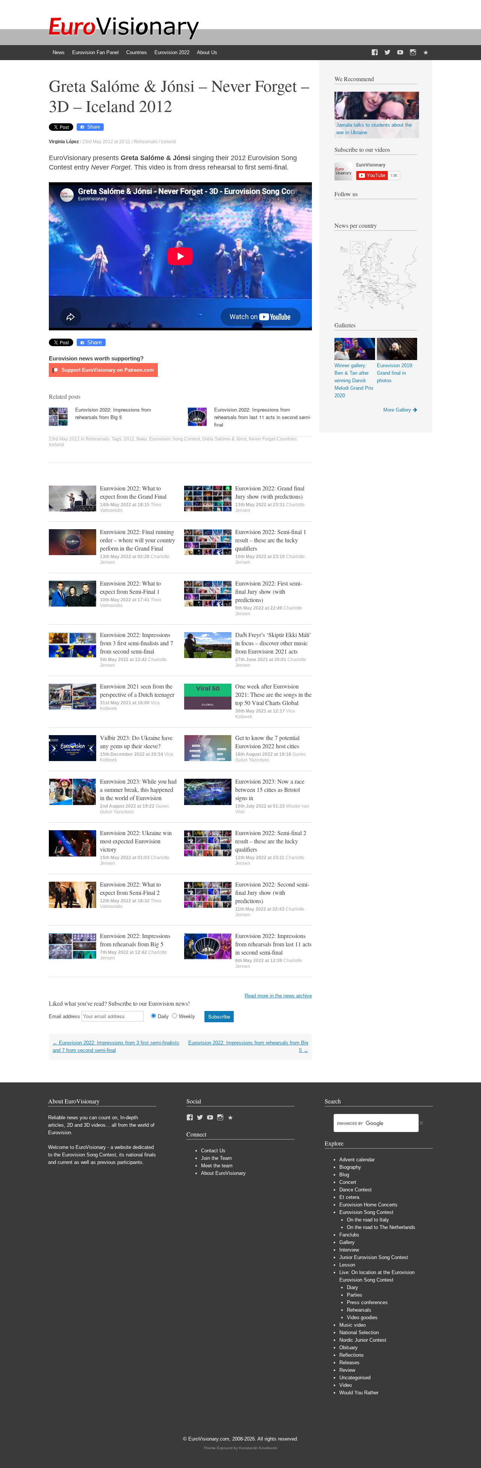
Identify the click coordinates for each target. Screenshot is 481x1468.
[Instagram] (413, 52)
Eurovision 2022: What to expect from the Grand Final (133, 492)
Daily (163, 1016)
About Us (207, 52)
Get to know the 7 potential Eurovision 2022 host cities (267, 742)
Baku (141, 439)
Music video (352, 1325)
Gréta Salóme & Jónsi (224, 439)
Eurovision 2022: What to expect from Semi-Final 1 (130, 587)
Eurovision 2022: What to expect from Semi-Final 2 (130, 888)
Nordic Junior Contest (362, 1340)
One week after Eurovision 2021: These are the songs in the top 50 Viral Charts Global (273, 694)
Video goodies (362, 1317)
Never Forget (262, 439)
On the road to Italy (368, 1220)
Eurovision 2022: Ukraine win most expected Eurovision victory (136, 841)
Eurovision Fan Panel (95, 52)
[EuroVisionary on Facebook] (374, 52)
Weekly (187, 1016)
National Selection (359, 1332)
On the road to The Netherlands (381, 1227)
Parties (354, 1295)
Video (345, 1385)
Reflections (351, 1355)
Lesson (347, 1265)
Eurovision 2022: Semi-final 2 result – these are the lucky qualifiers (270, 841)
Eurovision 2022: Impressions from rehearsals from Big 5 (113, 413)
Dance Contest (355, 1190)
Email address (64, 1016)
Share (93, 127)
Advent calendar (357, 1159)
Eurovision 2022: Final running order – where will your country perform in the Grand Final (137, 540)
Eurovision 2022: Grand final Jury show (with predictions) (269, 492)
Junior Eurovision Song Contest (373, 1257)
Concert (347, 1182)
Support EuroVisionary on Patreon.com (107, 370)
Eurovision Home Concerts (368, 1205)
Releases (349, 1362)
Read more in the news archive (278, 996)
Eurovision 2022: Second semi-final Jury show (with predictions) (272, 892)
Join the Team (216, 1158)
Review (347, 1370)
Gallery (347, 1242)
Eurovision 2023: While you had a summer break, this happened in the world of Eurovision (138, 789)
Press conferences (367, 1302)
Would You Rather (358, 1392)
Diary (352, 1287)
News (59, 52)
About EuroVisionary (223, 1173)
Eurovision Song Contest (174, 439)
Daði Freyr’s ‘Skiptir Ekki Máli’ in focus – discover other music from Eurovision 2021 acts (273, 643)
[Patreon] (425, 52)
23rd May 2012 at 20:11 (106, 141)
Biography (350, 1167)
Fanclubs (349, 1235)
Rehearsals (145, 141)
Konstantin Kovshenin (258, 1448)
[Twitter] (387, 52)
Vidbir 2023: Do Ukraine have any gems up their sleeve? (136, 742)
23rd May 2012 (64, 439)
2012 (129, 439)
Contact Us (213, 1150)
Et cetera (349, 1197)
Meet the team (217, 1165)
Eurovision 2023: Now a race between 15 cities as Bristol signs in (269, 789)
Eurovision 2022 (171, 52)
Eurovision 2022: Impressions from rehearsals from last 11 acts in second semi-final (262, 417)
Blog (344, 1174)
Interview (349, 1250)
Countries (136, 52)
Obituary (348, 1347)
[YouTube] (400, 52)
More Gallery (397, 410)
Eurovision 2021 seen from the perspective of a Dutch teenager (137, 690)
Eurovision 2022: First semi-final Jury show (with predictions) (268, 591)
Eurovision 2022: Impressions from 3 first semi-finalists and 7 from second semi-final (136, 643)
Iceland (168, 141)
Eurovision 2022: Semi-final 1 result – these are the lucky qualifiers (270, 540)
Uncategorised (355, 1377)
